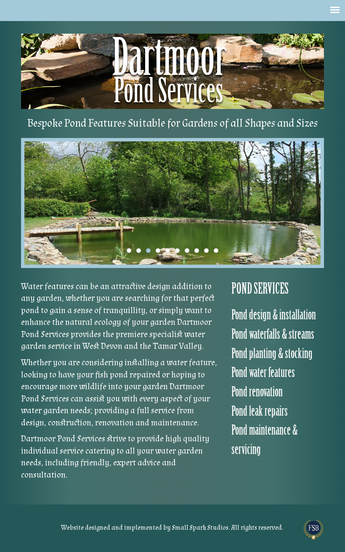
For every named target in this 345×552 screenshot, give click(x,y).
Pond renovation (257, 392)
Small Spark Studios (200, 527)
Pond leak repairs (259, 411)
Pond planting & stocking (272, 353)
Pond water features (263, 372)
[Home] (172, 71)
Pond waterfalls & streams (272, 334)
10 (216, 250)
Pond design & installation (273, 315)
